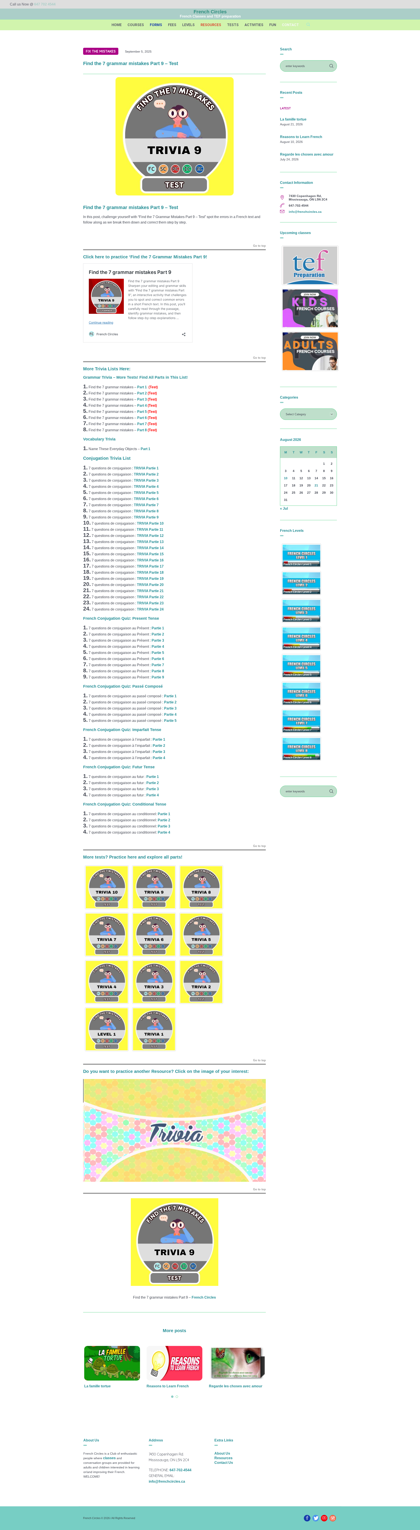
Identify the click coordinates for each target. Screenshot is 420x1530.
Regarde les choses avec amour (173, 1386)
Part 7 (142, 424)
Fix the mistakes (101, 51)
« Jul (284, 508)
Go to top (259, 245)
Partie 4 (170, 714)
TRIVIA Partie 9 (146, 517)
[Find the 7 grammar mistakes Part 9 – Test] (175, 136)
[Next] (256, 1130)
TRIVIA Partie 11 (150, 529)
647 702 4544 (45, 4)
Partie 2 (158, 634)
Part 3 (142, 399)
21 (316, 485)
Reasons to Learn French (105, 1386)
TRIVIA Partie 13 (150, 542)
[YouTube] (324, 1518)
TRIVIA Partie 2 (146, 474)
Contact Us (223, 1462)
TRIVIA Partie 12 (150, 536)
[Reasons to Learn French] (112, 1363)
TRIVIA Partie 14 (150, 548)
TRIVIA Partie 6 (146, 499)
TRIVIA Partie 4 (146, 486)
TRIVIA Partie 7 (146, 505)
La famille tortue (293, 119)
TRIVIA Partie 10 (150, 523)
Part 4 (142, 405)
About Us (222, 1453)
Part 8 (142, 430)
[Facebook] (307, 1518)
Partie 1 (158, 628)
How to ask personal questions (234, 1386)
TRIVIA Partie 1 (146, 468)
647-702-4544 (180, 1470)
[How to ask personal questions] (237, 1363)
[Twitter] (315, 1518)
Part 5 (142, 412)
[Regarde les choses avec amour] (174, 1363)
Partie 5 (170, 720)
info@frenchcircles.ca (305, 211)
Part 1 (142, 387)
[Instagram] (332, 1518)
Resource (161, 1071)
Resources (223, 1458)
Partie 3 (170, 708)
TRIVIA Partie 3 (146, 480)
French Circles (204, 1297)
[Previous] (92, 1130)
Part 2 (142, 393)
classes (109, 1458)
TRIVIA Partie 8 (146, 511)
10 (285, 478)
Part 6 (142, 418)
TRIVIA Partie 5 (146, 493)
